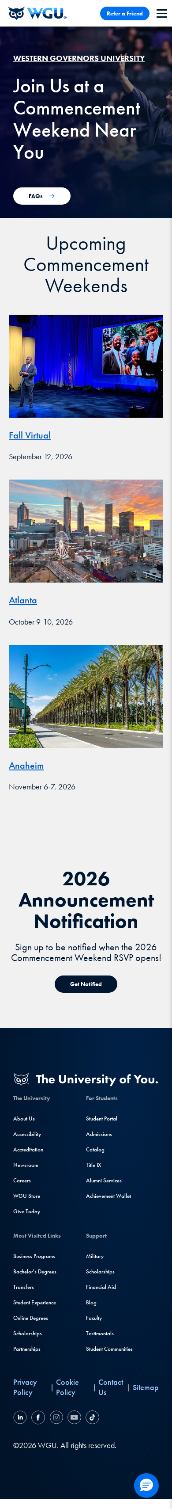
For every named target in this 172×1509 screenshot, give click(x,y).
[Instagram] (56, 1418)
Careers (22, 1180)
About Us (24, 1118)
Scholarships (27, 1333)
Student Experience (34, 1302)
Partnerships (27, 1349)
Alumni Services (104, 1180)
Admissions (99, 1134)
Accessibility (27, 1134)
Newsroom (25, 1165)
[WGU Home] (37, 13)
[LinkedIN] (21, 1418)
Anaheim (26, 765)
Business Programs (34, 1256)
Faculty (94, 1318)
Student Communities (109, 1349)
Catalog (95, 1149)
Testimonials (100, 1333)
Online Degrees (30, 1318)
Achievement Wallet (108, 1196)
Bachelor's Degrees (34, 1271)
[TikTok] (91, 1418)
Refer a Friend (125, 13)
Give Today (26, 1211)
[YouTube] (74, 1418)
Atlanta (23, 600)
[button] (146, 1485)
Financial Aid (101, 1287)
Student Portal (101, 1118)
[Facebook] (38, 1418)
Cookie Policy (67, 1387)
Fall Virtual (30, 435)
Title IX (93, 1165)
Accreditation (28, 1149)
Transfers (23, 1287)
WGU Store (26, 1196)
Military (95, 1256)
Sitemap (146, 1387)
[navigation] (162, 13)
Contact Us (110, 1387)
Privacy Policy (25, 1387)
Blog (91, 1302)
